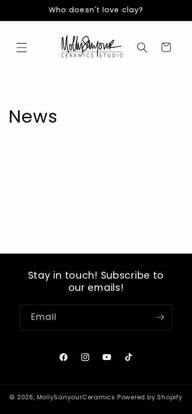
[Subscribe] (160, 317)
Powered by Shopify (150, 397)
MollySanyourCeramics (76, 397)
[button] (21, 47)
